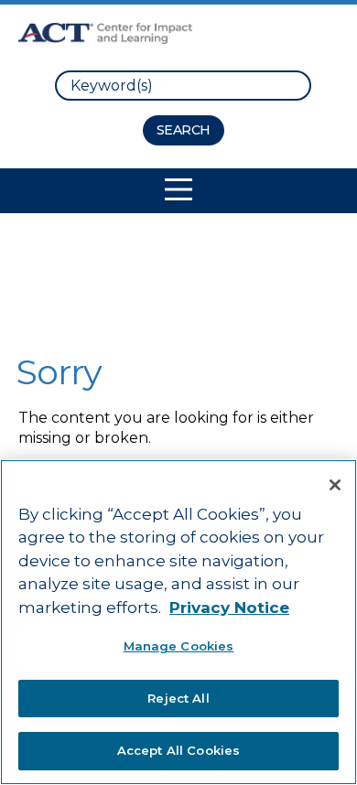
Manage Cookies (179, 646)
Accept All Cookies (178, 750)
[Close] (335, 485)
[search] (183, 85)
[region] (178, 622)
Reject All (178, 698)
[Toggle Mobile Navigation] (178, 189)
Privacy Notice (229, 607)
